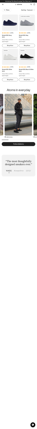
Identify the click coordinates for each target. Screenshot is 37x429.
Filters (7, 10)
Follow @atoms (18, 144)
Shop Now (10, 45)
